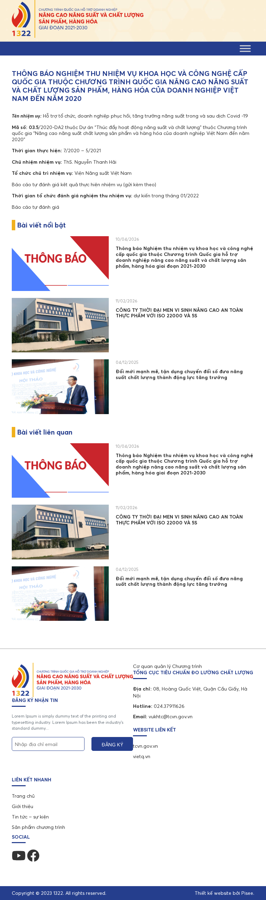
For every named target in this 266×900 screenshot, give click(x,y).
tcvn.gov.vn (145, 746)
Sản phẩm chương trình (38, 827)
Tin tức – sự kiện (30, 817)
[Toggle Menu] (245, 48)
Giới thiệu (22, 806)
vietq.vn (141, 756)
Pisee (247, 893)
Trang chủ (23, 796)
